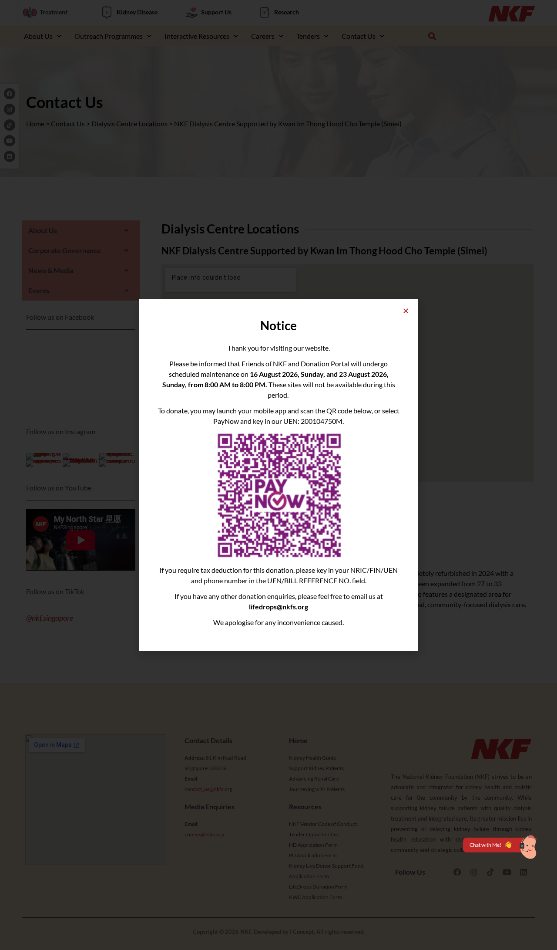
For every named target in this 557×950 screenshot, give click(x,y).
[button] (406, 311)
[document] (278, 475)
